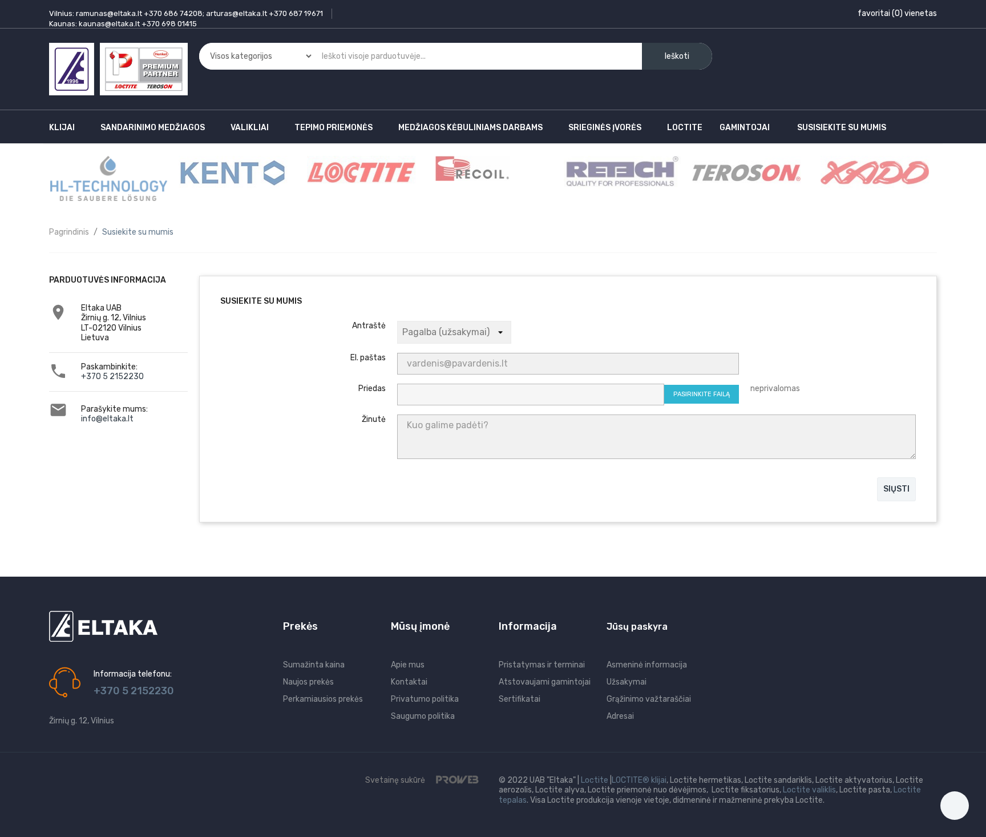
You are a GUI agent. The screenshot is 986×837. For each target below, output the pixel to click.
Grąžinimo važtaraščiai (649, 699)
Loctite (594, 780)
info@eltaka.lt (107, 419)
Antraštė (369, 326)
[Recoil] (471, 168)
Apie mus (408, 665)
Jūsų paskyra (637, 626)
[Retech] (621, 171)
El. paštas (368, 358)
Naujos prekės (308, 682)
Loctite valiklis (809, 790)
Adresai (620, 716)
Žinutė (374, 419)
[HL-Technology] (107, 178)
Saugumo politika (423, 716)
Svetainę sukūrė (396, 780)
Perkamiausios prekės (323, 699)
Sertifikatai (519, 699)
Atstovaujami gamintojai (545, 682)
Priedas (372, 388)
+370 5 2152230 (112, 376)
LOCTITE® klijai (639, 780)
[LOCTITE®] (360, 172)
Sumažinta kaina (314, 665)
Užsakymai (626, 682)
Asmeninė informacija (647, 665)
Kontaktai (409, 682)
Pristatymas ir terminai (542, 665)
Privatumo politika (425, 699)
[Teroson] (745, 172)
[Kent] (231, 172)
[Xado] (873, 172)
